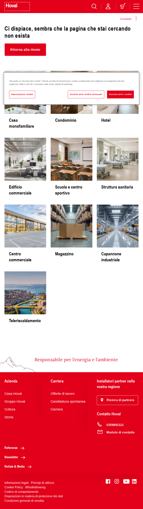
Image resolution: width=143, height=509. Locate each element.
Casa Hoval (13, 394)
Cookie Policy (13, 487)
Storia (8, 417)
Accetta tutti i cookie (120, 94)
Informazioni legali (16, 482)
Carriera (57, 409)
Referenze (11, 447)
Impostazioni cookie (22, 94)
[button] (25, 49)
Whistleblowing (35, 487)
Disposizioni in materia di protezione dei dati (33, 496)
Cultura (9, 409)
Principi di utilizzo (42, 482)
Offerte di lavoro (62, 394)
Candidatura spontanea (68, 401)
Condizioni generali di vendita (24, 500)
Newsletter (11, 456)
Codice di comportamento (21, 491)
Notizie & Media (14, 466)
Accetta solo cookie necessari (86, 94)
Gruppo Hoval (14, 401)
